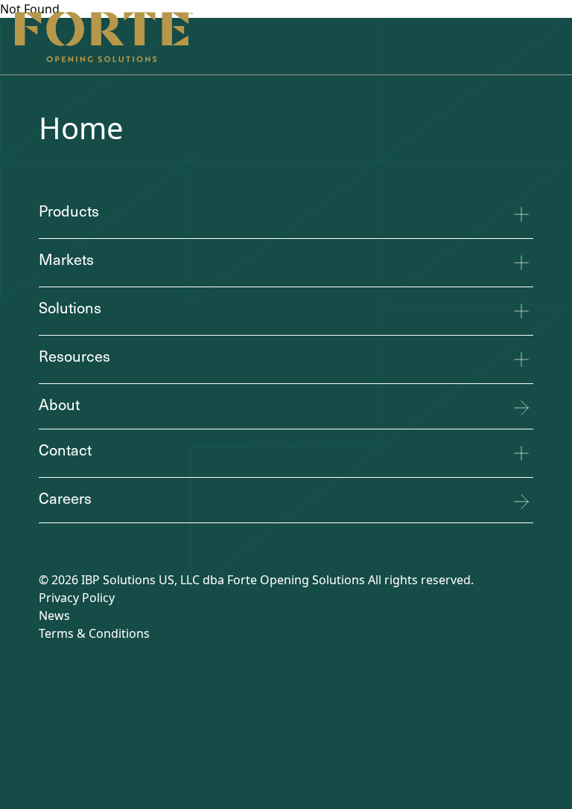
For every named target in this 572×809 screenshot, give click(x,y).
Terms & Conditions (94, 633)
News (54, 615)
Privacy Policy (77, 597)
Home (81, 128)
